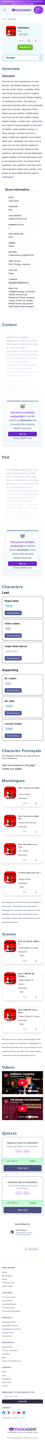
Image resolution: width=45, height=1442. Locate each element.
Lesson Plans (7, 1301)
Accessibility (7, 1418)
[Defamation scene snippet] (10, 951)
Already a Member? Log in (22, 438)
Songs (4, 1279)
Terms (15, 1418)
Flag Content (33, 1249)
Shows (4, 19)
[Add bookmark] (36, 803)
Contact (5, 1386)
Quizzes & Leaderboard (11, 1361)
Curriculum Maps (9, 1297)
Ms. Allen (34, 948)
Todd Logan (23, 34)
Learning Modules (9, 1304)
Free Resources (8, 1308)
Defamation (22, 798)
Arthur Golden (24, 794)
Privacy (22, 1418)
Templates (6, 1354)
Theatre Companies (10, 1350)
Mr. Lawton (23, 851)
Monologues (7, 1276)
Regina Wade (24, 879)
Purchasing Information (11, 1311)
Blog (4, 1357)
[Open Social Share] (36, 40)
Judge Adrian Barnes (27, 823)
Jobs (4, 1375)
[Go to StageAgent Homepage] (22, 1429)
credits (18, 769)
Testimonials (7, 1336)
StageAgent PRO (9, 1322)
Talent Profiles (7, 1286)
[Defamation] (10, 796)
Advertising (6, 1379)
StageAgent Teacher (10, 1326)
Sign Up (22, 434)
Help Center (7, 1382)
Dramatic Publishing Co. (18, 282)
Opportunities (7, 1347)
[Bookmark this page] (29, 40)
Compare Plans (8, 1332)
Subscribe (22, 1401)
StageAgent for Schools (11, 1329)
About (4, 1372)
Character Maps (8, 1283)
